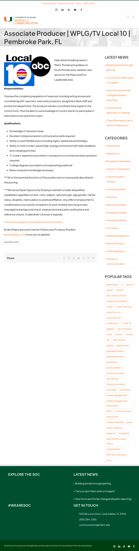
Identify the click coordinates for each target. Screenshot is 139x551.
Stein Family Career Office (116, 441)
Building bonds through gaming (93, 483)
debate (110, 328)
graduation (112, 362)
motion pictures (123, 411)
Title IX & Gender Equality (83, 546)
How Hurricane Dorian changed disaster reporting (118, 95)
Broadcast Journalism (118, 161)
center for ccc (113, 312)
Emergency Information (50, 546)
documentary (124, 328)
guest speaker (113, 367)
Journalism (112, 227)
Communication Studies (115, 179)
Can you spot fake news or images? (95, 491)
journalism (125, 389)
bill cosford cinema (116, 295)
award (109, 290)
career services (124, 306)
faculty (129, 334)
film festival (119, 339)
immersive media (115, 373)
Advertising (112, 145)
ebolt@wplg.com (15, 234)
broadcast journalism (117, 301)
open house (112, 416)
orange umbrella (114, 422)
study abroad (113, 449)
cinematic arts (113, 317)
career (109, 306)
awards (120, 290)
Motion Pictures (115, 243)
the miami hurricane (116, 454)
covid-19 (126, 323)
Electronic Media (116, 204)
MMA (109, 411)
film (108, 339)
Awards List (112, 153)
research (110, 433)
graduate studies (115, 351)
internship (111, 389)
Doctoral (111, 197)
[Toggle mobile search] (128, 17)
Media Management (117, 235)
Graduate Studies (116, 212)
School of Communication (115, 261)
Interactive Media (116, 220)
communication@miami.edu (94, 524)
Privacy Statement (66, 546)
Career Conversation (118, 168)
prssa (129, 422)
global (109, 345)
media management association (116, 403)
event (109, 334)
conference (112, 323)
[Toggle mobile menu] (133, 17)
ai (122, 284)
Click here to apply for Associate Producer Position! (33, 222)
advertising (112, 284)
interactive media (115, 384)
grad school (122, 345)
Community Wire (116, 189)
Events (119, 334)
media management (116, 395)
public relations (114, 427)
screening (124, 433)
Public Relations (115, 251)
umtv (108, 460)
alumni (129, 284)
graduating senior (115, 356)
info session (112, 378)
